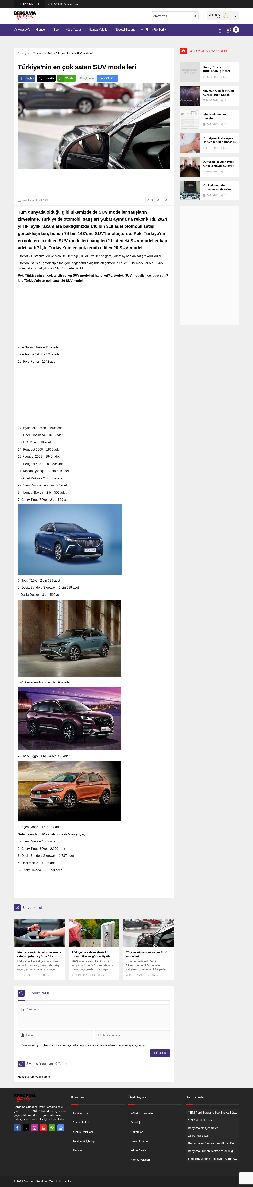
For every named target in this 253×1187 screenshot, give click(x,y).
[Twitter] (26, 1127)
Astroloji (135, 1122)
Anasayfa (23, 53)
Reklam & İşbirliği (84, 1141)
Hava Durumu (139, 1141)
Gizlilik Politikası (83, 1131)
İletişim (77, 1150)
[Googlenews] (60, 1127)
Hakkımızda (80, 1113)
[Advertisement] (94, 182)
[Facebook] (17, 1127)
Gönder (69, 78)
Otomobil (38, 53)
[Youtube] (43, 1127)
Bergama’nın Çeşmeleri (67, 4)
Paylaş (29, 78)
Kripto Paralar (139, 1150)
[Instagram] (34, 1127)
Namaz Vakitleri (140, 1159)
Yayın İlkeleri (81, 1122)
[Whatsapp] (52, 1127)
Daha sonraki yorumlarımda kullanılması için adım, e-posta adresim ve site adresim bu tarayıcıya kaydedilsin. (84, 1045)
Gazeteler (136, 1131)
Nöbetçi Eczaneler (141, 1113)
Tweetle (49, 78)
